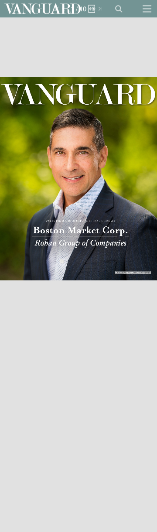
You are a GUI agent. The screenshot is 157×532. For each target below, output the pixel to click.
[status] (78, 8)
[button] (42, 9)
